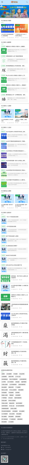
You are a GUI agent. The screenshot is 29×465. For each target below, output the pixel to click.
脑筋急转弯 (18, 110)
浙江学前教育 (10, 381)
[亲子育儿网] (14, 3)
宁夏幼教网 (11, 392)
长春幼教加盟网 (5, 408)
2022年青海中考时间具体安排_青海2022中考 (17, 170)
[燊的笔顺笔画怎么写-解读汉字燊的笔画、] (5, 326)
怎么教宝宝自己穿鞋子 (11, 246)
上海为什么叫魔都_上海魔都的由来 (21, 120)
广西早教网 (4, 398)
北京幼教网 (9, 374)
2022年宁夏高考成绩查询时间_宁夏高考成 (16, 141)
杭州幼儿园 (11, 405)
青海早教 (17, 392)
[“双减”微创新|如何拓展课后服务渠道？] (5, 307)
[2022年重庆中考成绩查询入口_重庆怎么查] (4, 184)
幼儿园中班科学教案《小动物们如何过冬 (19, 286)
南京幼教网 (18, 414)
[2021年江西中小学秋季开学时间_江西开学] (5, 316)
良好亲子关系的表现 (11, 255)
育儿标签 (5, 438)
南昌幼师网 (11, 403)
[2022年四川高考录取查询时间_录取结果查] (7, 28)
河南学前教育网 (21, 384)
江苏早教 (4, 381)
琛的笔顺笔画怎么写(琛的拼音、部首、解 (16, 66)
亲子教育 (3, 25)
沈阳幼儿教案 (13, 408)
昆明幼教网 (17, 416)
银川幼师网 (12, 414)
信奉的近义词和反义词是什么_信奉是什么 (19, 295)
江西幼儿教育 (5, 384)
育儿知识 (3, 110)
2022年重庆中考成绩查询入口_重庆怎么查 (16, 180)
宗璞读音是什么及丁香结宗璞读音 (14, 56)
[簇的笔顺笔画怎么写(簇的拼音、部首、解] (5, 364)
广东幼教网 (17, 387)
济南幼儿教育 (5, 403)
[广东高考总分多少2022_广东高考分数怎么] (21, 28)
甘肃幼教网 (4, 392)
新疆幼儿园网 (5, 395)
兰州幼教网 (11, 421)
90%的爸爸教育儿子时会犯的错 (7, 120)
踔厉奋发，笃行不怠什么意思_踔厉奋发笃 (19, 276)
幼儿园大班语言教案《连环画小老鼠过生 (21, 205)
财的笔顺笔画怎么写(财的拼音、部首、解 (19, 352)
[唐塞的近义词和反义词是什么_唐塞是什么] (4, 51)
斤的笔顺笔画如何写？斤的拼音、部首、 (19, 342)
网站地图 (12, 438)
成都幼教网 (19, 419)
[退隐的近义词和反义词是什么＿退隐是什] (4, 89)
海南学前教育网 (17, 398)
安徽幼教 (17, 381)
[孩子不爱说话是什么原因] (4, 240)
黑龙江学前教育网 (13, 379)
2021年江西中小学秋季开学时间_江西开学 (19, 314)
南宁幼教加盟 (5, 419)
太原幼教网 (14, 411)
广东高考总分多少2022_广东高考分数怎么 (21, 35)
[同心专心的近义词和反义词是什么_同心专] (4, 80)
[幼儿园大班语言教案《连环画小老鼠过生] (21, 198)
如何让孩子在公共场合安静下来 (14, 265)
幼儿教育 (3, 195)
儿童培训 (3, 216)
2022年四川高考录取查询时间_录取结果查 (7, 35)
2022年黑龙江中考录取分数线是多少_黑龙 (16, 151)
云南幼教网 (17, 395)
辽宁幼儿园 (17, 376)
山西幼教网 (4, 376)
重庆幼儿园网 (5, 390)
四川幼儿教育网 (13, 390)
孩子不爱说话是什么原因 (12, 236)
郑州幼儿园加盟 (12, 400)
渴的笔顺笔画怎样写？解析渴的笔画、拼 (19, 333)
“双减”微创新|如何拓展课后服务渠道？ (19, 305)
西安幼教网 (4, 421)
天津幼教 (15, 374)
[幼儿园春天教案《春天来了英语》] (7, 198)
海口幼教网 (4, 416)
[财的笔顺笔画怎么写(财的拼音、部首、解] (5, 354)
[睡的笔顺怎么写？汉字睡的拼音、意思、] (4, 99)
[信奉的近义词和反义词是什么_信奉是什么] (5, 298)
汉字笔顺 (3, 56)
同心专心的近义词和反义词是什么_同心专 (16, 75)
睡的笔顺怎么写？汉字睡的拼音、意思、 (16, 95)
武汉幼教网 (21, 411)
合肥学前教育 (5, 405)
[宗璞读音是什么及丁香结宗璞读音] (4, 60)
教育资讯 (3, 131)
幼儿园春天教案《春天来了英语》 (7, 205)
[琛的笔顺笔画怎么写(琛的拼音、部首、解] (4, 70)
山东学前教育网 (13, 384)
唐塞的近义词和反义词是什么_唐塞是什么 (16, 46)
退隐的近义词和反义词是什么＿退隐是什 (16, 85)
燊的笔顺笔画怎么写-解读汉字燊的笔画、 (19, 324)
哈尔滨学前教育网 (20, 405)
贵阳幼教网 (11, 416)
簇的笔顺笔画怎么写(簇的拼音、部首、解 (19, 361)
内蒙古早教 (11, 376)
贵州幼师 (10, 398)
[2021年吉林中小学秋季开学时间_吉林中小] (4, 136)
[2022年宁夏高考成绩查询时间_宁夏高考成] (4, 146)
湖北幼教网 (4, 387)
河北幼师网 (21, 374)
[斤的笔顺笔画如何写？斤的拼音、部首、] (5, 345)
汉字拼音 (3, 46)
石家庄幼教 (4, 400)
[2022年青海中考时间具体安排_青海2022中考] (4, 175)
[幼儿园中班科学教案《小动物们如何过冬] (5, 288)
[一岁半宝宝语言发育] (4, 231)
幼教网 (3, 374)
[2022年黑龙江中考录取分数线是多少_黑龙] (4, 155)
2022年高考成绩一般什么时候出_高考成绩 (16, 160)
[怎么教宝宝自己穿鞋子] (4, 250)
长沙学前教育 (5, 414)
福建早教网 (23, 381)
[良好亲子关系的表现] (4, 260)
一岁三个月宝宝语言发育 (12, 217)
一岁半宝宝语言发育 (11, 226)
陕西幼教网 (20, 390)
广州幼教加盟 (12, 419)
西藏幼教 (11, 395)
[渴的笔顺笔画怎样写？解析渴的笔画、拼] (5, 335)
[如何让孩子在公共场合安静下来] (4, 269)
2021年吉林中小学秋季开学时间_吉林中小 (16, 131)
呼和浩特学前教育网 (6, 411)
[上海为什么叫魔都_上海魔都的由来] (21, 113)
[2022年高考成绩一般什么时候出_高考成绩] (4, 165)
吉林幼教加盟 (5, 379)
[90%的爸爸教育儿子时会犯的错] (7, 113)
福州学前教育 (19, 403)
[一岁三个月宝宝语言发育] (4, 221)
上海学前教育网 (22, 379)
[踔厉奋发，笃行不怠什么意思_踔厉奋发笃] (5, 279)
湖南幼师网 (11, 387)
